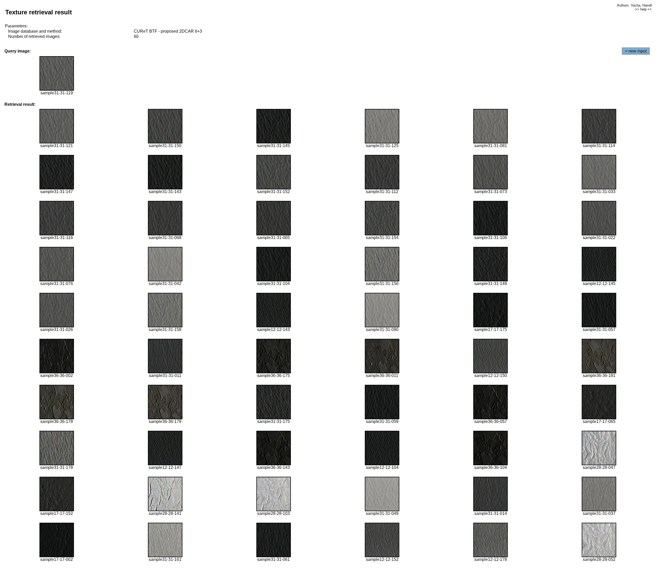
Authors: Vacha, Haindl (634, 5)
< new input (636, 51)
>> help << (643, 9)
